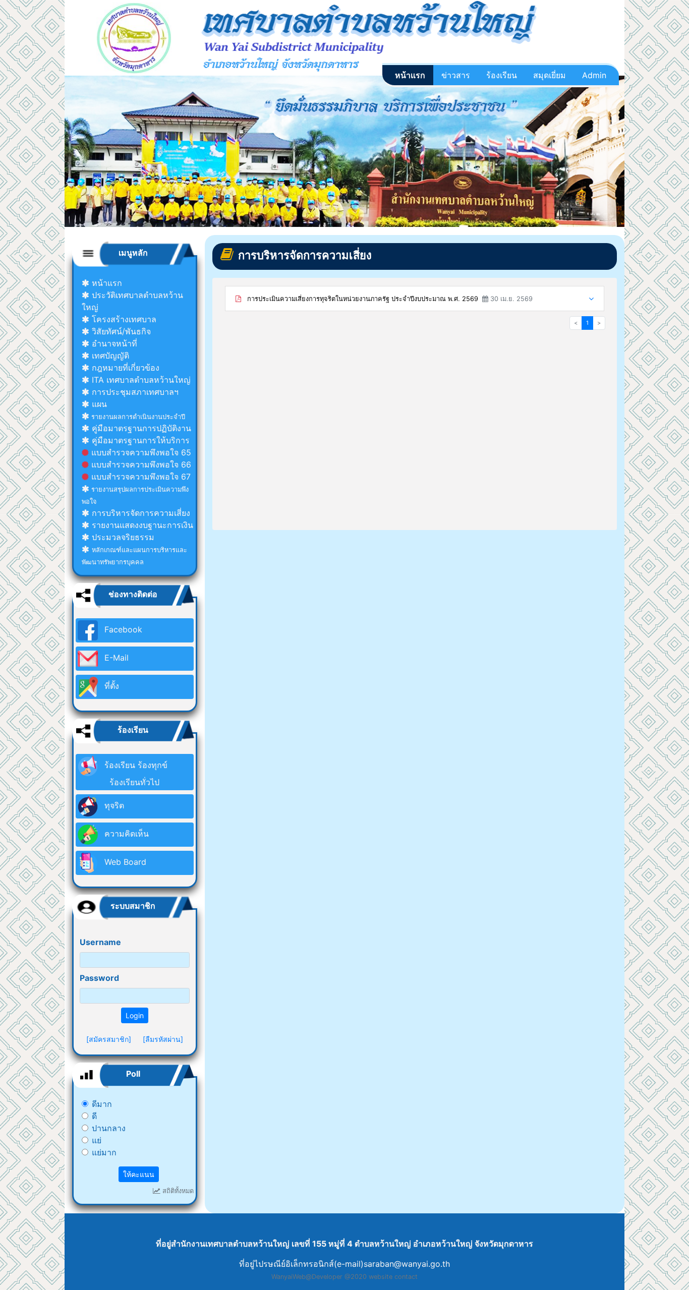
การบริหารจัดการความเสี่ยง (139, 513)
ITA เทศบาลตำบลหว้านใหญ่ (140, 380)
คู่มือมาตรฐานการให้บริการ (139, 440)
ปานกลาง (109, 1128)
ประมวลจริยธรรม (121, 537)
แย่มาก (104, 1152)
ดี (94, 1116)
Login (135, 1015)
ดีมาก (102, 1104)
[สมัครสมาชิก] (108, 1039)
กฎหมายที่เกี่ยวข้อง (124, 368)
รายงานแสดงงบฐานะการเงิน (141, 525)
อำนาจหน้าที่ (113, 343)
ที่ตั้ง (110, 686)
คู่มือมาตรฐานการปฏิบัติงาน (140, 428)
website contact (393, 1276)
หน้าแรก (410, 75)
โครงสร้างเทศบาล (122, 319)
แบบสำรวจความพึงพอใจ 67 (140, 477)
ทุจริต (113, 805)
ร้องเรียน (501, 75)
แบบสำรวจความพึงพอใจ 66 (140, 464)
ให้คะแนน (138, 1174)
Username (100, 942)
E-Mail (115, 658)
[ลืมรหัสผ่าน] (163, 1039)
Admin (594, 75)
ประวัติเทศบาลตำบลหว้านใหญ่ (132, 301)
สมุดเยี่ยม (549, 75)
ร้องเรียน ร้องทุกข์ (134, 773)
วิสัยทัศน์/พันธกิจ (120, 331)
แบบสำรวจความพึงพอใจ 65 (140, 452)
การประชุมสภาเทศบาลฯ (134, 392)
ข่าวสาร (455, 75)
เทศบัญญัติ (109, 355)
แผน (98, 404)
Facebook (122, 629)
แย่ (96, 1140)
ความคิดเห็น (125, 834)
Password (99, 978)
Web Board (124, 862)
